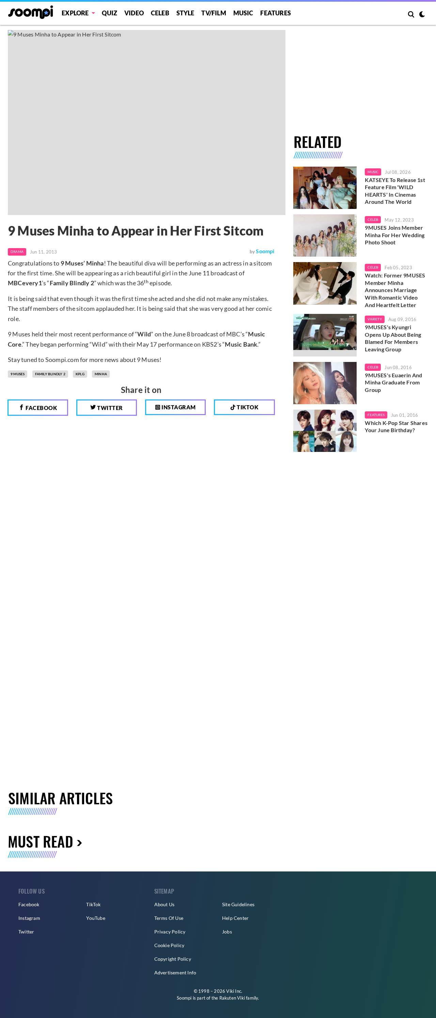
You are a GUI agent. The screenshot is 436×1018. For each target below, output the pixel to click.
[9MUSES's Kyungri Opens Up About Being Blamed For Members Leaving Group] (325, 335)
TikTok (93, 904)
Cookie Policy (169, 945)
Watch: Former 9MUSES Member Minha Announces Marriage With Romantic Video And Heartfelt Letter (395, 290)
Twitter (109, 408)
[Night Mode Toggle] (422, 15)
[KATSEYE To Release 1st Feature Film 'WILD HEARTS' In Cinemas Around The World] (325, 188)
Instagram (178, 407)
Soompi (265, 251)
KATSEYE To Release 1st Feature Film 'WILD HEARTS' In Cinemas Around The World (395, 191)
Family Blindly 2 (50, 374)
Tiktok (247, 407)
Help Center (235, 918)
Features (275, 13)
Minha (101, 374)
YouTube (95, 918)
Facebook (41, 408)
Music (243, 13)
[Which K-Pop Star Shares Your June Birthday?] (325, 431)
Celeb (160, 13)
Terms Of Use (168, 918)
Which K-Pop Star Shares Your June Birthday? (396, 427)
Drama (17, 251)
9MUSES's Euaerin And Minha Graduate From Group (393, 382)
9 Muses (18, 374)
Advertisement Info (175, 972)
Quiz (109, 13)
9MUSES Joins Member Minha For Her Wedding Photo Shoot (394, 234)
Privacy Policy (170, 932)
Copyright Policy (172, 959)
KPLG (80, 374)
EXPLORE (75, 13)
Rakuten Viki (232, 998)
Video (134, 13)
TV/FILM (213, 13)
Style (185, 13)
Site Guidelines (238, 904)
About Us (164, 904)
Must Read (40, 841)
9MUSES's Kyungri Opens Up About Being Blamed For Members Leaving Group (393, 338)
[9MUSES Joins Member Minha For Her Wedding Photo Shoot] (325, 235)
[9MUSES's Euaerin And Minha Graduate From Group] (325, 383)
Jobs (227, 932)
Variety (375, 319)
